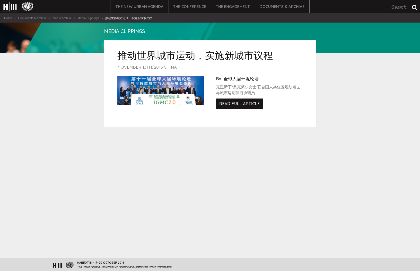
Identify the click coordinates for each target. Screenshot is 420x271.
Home (8, 18)
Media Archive (62, 18)
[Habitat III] (17, 6)
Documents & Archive (282, 6)
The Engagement (233, 6)
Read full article (239, 103)
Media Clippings (88, 18)
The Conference (189, 6)
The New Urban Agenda (139, 6)
